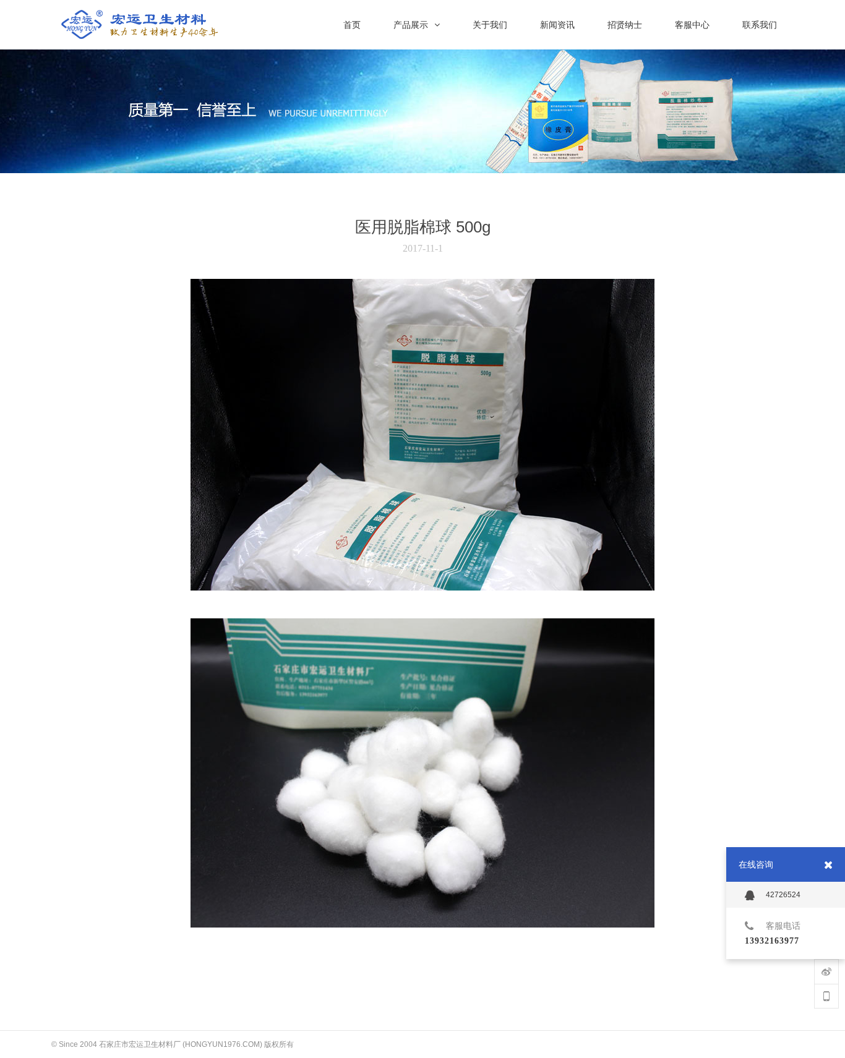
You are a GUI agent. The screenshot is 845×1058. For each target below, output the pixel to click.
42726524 (783, 894)
